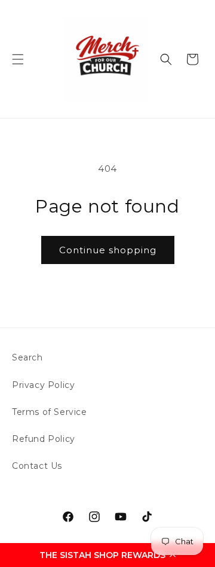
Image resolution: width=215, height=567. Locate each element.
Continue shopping (107, 250)
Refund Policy (43, 438)
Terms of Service (49, 412)
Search (27, 357)
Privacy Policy (43, 385)
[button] (107, 555)
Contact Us (37, 465)
